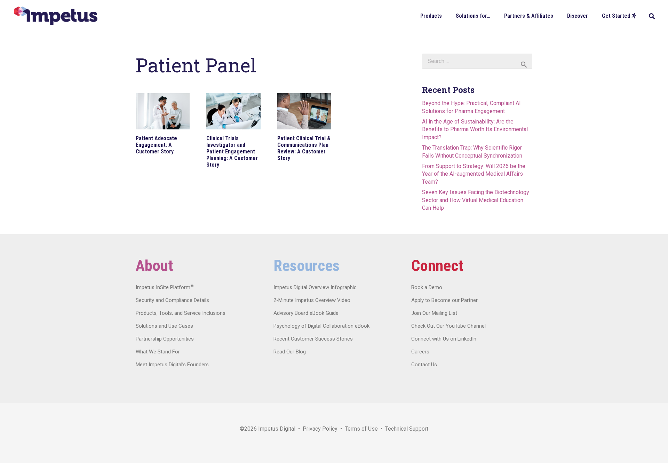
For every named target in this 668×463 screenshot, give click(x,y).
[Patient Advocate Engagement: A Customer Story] (163, 111)
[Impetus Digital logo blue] (55, 15)
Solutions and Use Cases (164, 326)
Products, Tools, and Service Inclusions (180, 313)
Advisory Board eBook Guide (306, 313)
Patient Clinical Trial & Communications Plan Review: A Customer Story (304, 148)
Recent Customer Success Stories (313, 339)
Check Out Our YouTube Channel (448, 326)
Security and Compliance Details (172, 300)
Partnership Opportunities (165, 339)
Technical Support (406, 428)
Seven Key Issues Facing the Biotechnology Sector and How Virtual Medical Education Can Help (475, 200)
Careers (420, 352)
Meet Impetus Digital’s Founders (172, 364)
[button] (447, 15)
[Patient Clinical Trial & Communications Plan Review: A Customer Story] (304, 111)
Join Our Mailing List (434, 313)
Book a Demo (426, 287)
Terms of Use (361, 428)
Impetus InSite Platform (164, 287)
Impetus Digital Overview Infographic (315, 287)
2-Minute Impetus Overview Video (311, 300)
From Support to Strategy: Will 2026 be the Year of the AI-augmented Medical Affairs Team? (473, 174)
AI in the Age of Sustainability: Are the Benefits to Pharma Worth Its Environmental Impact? (475, 129)
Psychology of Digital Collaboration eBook (321, 326)
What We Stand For (158, 352)
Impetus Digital (276, 428)
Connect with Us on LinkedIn (443, 339)
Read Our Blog (289, 352)
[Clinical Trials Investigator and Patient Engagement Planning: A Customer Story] (233, 111)
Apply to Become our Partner (444, 300)
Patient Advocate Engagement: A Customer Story (156, 145)
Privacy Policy (320, 428)
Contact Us (424, 364)
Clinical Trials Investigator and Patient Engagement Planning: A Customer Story (232, 151)
